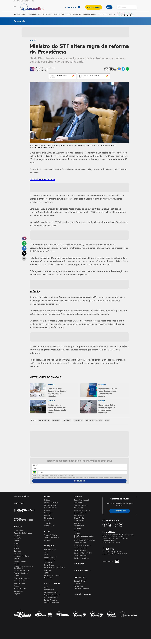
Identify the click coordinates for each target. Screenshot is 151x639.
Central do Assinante (51, 602)
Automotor (48, 570)
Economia (33, 40)
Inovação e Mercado (81, 505)
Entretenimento (19, 581)
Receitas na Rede (20, 588)
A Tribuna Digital (89, 14)
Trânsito (17, 541)
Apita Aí (47, 573)
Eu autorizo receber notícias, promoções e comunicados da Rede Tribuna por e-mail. (53, 475)
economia (55, 420)
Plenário (77, 531)
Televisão (47, 523)
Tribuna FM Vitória (50, 535)
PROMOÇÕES (79, 564)
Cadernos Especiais (51, 592)
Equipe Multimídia (80, 581)
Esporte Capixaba (20, 561)
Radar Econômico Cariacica (23, 533)
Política (16, 548)
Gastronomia (18, 591)
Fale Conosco (78, 586)
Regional (17, 594)
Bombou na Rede (50, 505)
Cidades (17, 535)
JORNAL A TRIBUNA (52, 583)
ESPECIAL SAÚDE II (44, 14)
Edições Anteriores (50, 600)
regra (107, 420)
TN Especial (48, 562)
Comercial (77, 583)
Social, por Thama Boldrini (83, 553)
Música (46, 520)
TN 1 (46, 552)
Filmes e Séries (49, 518)
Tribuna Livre (78, 523)
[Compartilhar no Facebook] (24, 248)
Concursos (17, 553)
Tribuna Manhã (49, 560)
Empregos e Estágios (21, 556)
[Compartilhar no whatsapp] (24, 243)
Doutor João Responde (81, 500)
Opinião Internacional (81, 558)
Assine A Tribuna (93, 7)
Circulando (47, 578)
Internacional (48, 513)
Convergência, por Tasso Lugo (84, 540)
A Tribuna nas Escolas (51, 597)
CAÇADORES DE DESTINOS (62, 14)
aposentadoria (44, 420)
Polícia (16, 543)
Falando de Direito (80, 543)
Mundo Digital (79, 526)
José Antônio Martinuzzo (82, 545)
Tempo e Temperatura (21, 578)
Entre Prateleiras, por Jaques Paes (83, 536)
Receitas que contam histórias (54, 567)
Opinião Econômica (80, 555)
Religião (17, 546)
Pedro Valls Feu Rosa (81, 550)
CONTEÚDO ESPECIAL (82, 594)
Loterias (47, 510)
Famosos (17, 586)
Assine (46, 587)
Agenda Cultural (19, 583)
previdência (78, 420)
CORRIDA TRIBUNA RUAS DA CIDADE (24, 511)
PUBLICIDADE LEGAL (82, 571)
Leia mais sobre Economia (42, 179)
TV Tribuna (32, 14)
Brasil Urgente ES (50, 557)
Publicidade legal (105, 14)
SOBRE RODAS (49, 526)
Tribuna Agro (18, 530)
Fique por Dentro (50, 549)
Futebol (16, 564)
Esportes (17, 559)
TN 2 (46, 555)
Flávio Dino (66, 420)
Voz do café (78, 502)
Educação (17, 538)
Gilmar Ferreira (79, 518)
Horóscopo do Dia (50, 508)
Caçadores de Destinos (52, 575)
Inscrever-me (79, 481)
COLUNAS (78, 496)
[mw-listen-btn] (24, 238)
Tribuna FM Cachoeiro (51, 538)
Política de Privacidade (81, 589)
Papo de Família (79, 520)
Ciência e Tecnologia (51, 502)
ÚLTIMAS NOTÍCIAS (21, 496)
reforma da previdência (94, 420)
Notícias (47, 500)
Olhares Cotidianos (80, 548)
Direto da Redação (80, 513)
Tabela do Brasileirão (21, 573)
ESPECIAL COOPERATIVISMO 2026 (23, 519)
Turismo (17, 576)
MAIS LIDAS (18, 503)
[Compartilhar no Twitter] (24, 253)
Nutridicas (77, 528)
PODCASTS (77, 14)
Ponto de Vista (49, 565)
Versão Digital (49, 590)
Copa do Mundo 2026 (21, 570)
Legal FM (47, 540)
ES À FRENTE (79, 515)
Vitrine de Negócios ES (82, 510)
